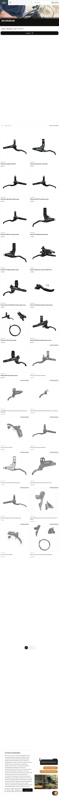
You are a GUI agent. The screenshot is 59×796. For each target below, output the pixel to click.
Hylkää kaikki (17, 790)
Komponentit (9, 29)
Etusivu (3, 29)
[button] (29, 33)
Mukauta (8, 790)
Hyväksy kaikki (27, 790)
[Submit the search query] (31, 2)
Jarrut (15, 29)
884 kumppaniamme (11, 755)
